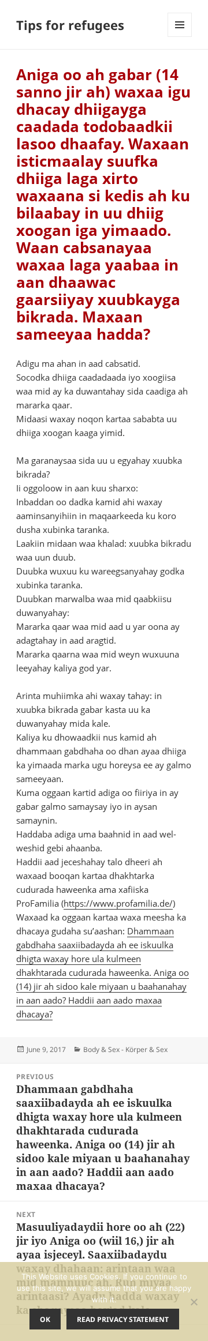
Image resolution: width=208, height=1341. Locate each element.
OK (45, 1319)
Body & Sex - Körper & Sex (125, 1049)
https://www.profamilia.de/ (118, 903)
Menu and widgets (180, 36)
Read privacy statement (123, 1319)
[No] (193, 1302)
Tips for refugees (70, 24)
